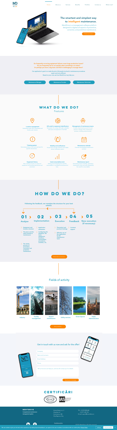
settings (99, 427)
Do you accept (108, 427)
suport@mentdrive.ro (88, 414)
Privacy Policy (84, 427)
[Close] (115, 427)
